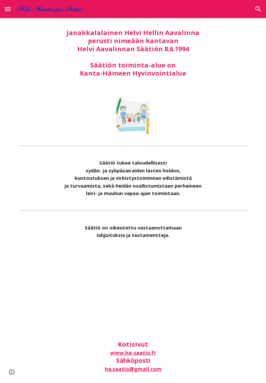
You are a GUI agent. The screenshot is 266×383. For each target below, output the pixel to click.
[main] (133, 53)
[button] (8, 9)
